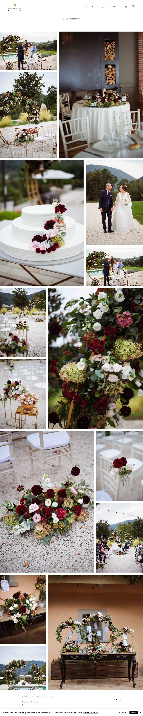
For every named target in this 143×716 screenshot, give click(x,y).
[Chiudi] (140, 712)
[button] (133, 6)
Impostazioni (122, 713)
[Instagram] (126, 7)
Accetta (133, 713)
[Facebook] (123, 7)
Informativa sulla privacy (91, 713)
